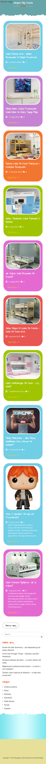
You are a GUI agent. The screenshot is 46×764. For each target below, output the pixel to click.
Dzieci (6, 690)
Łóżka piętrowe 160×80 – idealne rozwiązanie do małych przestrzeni (21, 55)
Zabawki (7, 708)
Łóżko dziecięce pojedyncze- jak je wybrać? (21, 584)
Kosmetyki (8, 697)
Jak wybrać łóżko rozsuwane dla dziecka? (20, 275)
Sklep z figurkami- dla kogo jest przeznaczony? (20, 515)
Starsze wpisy (10, 625)
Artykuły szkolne (10, 686)
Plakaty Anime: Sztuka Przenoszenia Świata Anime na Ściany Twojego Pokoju (22, 110)
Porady (6, 704)
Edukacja (7, 694)
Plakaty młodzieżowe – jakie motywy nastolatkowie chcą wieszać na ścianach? (20, 441)
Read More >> (14, 68)
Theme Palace (38, 758)
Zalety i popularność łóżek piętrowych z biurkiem (23, 220)
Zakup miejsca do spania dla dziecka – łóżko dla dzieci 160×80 (23, 329)
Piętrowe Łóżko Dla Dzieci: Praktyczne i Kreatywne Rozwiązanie (23, 165)
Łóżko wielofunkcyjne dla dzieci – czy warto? (22, 384)
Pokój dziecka (9, 701)
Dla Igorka (18, 758)
